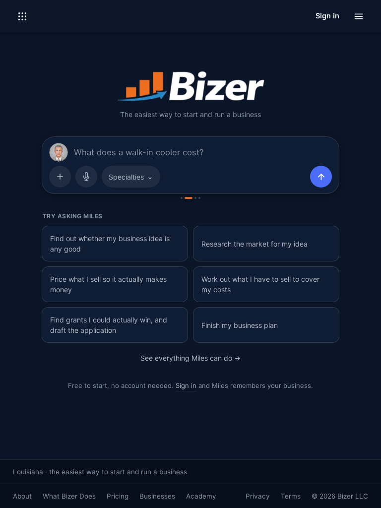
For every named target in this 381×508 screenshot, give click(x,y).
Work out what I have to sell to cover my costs (260, 284)
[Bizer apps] (22, 16)
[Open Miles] (58, 152)
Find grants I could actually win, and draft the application (108, 325)
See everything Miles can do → (190, 358)
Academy (201, 496)
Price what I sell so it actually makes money (108, 284)
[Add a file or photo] (60, 177)
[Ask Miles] (321, 177)
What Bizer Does (69, 496)
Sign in (327, 15)
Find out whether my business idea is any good (110, 243)
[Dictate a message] (86, 177)
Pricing (117, 496)
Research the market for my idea (254, 244)
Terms (291, 496)
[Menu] (358, 16)
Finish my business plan (239, 325)
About (22, 496)
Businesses (157, 496)
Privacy (258, 496)
